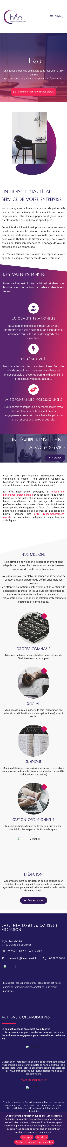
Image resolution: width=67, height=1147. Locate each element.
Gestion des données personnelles (34, 1142)
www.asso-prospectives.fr (33, 1080)
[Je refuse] (63, 1129)
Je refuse (42, 1137)
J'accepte (27, 1137)
